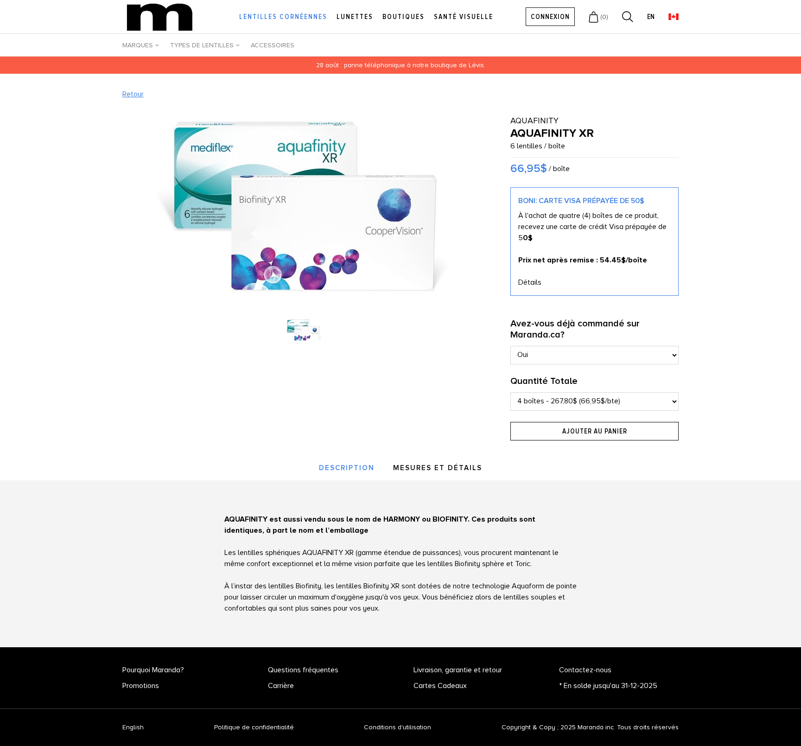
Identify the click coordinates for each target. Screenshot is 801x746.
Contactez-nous (585, 670)
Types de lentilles (202, 45)
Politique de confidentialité (254, 727)
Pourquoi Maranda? (153, 670)
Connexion (550, 17)
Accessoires (272, 45)
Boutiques (403, 17)
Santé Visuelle (463, 17)
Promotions (140, 685)
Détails (529, 282)
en (651, 16)
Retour (133, 94)
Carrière (281, 685)
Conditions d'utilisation (397, 727)
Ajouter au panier (594, 431)
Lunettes (355, 17)
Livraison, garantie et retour (457, 670)
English (133, 727)
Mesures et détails (437, 468)
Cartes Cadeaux (440, 685)
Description (347, 468)
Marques (137, 45)
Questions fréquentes (303, 670)
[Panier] (593, 16)
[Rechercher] (627, 16)
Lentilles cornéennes (283, 17)
